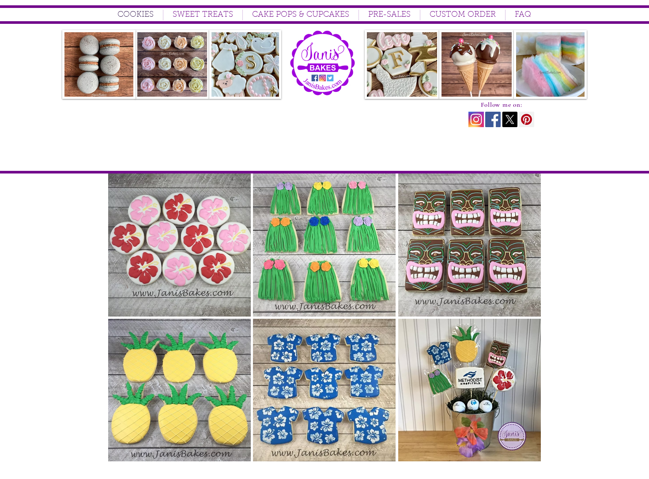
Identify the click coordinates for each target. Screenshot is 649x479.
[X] (509, 119)
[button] (179, 245)
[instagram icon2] (476, 119)
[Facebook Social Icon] (493, 119)
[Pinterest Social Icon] (526, 119)
